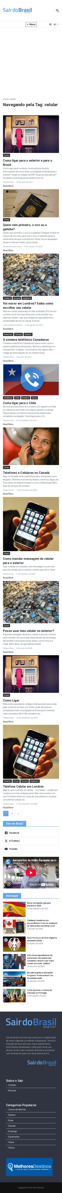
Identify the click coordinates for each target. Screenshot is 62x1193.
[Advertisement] (31, 60)
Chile (17, 398)
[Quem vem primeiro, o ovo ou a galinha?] (31, 203)
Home (5, 99)
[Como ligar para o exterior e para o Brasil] (31, 134)
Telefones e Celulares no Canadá (26, 473)
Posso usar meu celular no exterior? (28, 631)
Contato (12, 1085)
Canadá (18, 334)
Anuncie (12, 1090)
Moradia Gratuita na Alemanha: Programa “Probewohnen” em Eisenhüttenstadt (40, 975)
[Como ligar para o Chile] (31, 379)
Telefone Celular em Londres (23, 786)
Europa (17, 298)
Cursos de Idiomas (17, 1109)
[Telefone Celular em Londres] (31, 752)
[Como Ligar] (31, 674)
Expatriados (14, 1137)
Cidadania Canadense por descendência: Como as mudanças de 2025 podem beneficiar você (42, 923)
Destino (7, 298)
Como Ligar (11, 700)
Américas (8, 334)
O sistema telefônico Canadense (26, 339)
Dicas (6, 155)
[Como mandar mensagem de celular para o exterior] (31, 524)
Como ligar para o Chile (19, 403)
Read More (8, 186)
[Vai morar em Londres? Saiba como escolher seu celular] (31, 275)
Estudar (12, 1126)
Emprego (12, 1131)
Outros (11, 1147)
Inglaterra (27, 298)
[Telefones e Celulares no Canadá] (31, 446)
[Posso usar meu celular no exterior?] (31, 602)
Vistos (11, 1142)
